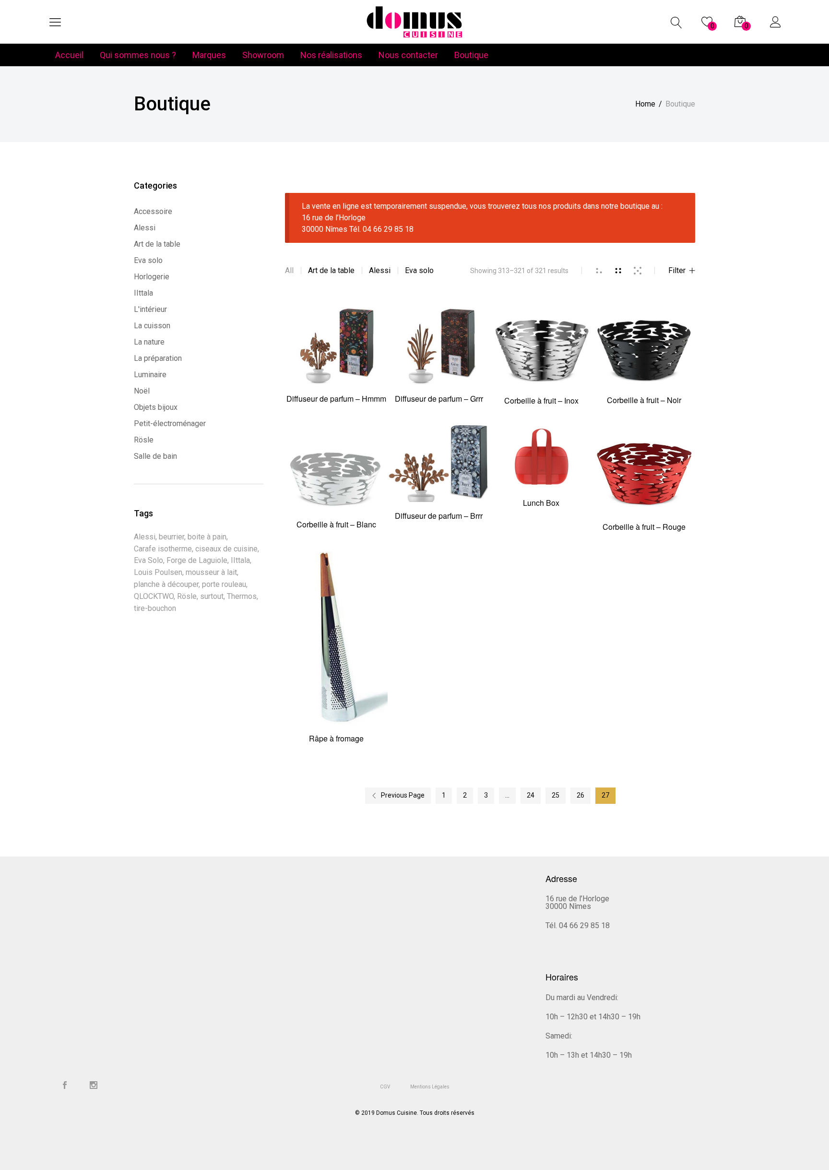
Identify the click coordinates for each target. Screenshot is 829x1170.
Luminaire (150, 374)
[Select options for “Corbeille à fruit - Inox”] (541, 355)
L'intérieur (150, 309)
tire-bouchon (155, 608)
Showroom (263, 55)
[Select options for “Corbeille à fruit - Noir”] (644, 355)
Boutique (471, 55)
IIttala (143, 293)
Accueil (69, 55)
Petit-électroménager (170, 423)
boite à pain (207, 536)
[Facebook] (65, 1085)
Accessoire (153, 211)
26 (580, 795)
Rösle (144, 439)
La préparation (158, 358)
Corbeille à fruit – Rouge (644, 526)
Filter (677, 270)
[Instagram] (93, 1085)
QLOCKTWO (154, 596)
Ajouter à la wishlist (364, 354)
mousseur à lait (211, 572)
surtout (212, 596)
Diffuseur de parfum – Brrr (439, 515)
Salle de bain (155, 456)
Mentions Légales (430, 1086)
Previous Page (403, 795)
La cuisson (152, 325)
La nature (149, 341)
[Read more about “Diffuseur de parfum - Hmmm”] (336, 354)
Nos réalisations (331, 55)
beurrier (171, 536)
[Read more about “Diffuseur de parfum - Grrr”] (439, 354)
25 (555, 795)
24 (530, 795)
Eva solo (419, 270)
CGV (385, 1086)
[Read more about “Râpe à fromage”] (336, 647)
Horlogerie (151, 276)
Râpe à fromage (336, 738)
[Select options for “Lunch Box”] (541, 467)
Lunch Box (541, 502)
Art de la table (331, 270)
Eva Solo (148, 560)
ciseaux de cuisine (226, 548)
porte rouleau (224, 584)
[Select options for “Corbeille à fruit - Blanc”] (336, 477)
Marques (209, 55)
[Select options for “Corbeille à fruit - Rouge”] (644, 478)
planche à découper (166, 584)
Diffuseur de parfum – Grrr (439, 398)
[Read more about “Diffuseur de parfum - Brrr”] (439, 473)
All (289, 270)
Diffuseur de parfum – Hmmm (336, 398)
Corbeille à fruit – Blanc (336, 524)
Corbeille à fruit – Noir (644, 400)
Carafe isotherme (163, 548)
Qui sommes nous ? (138, 55)
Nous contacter (408, 55)
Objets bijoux (156, 407)
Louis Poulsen (158, 572)
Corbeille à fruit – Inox (541, 400)
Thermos (242, 596)
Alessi (380, 270)
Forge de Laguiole (196, 560)
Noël (142, 390)
